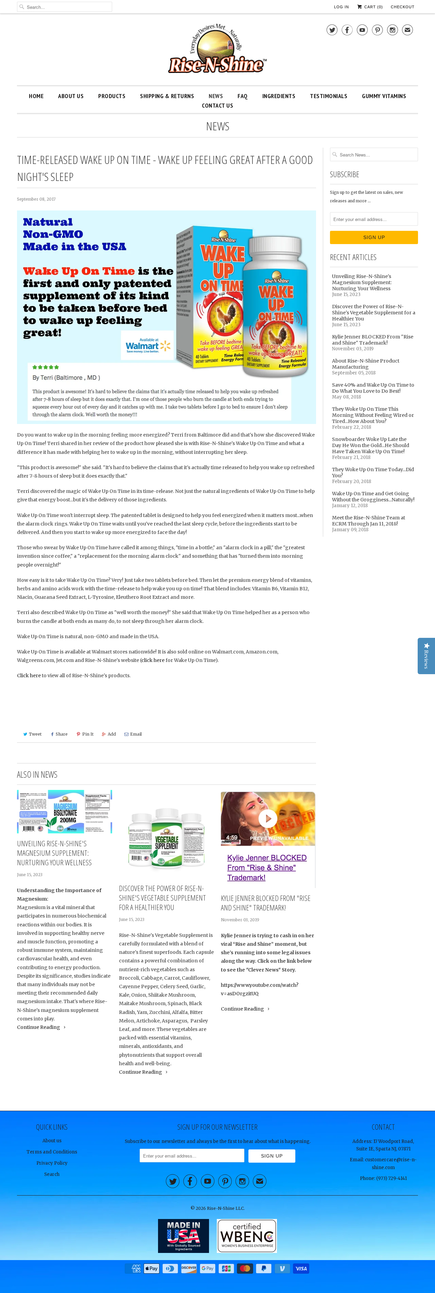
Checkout (403, 7)
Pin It (87, 734)
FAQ (243, 96)
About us (52, 1141)
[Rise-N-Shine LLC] (217, 51)
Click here (29, 675)
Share (62, 734)
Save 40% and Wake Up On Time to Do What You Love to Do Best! (373, 388)
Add (112, 734)
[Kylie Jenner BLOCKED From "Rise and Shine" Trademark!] (268, 839)
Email (136, 734)
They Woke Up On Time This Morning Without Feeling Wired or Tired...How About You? (373, 415)
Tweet (35, 734)
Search (51, 1174)
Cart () (373, 7)
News (216, 96)
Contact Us (217, 105)
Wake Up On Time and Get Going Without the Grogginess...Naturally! (373, 497)
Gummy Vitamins (384, 96)
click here (152, 660)
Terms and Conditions (52, 1152)
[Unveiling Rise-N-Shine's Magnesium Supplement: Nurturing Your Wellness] (64, 811)
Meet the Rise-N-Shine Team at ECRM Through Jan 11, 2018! (368, 521)
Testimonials (328, 96)
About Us (71, 96)
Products (111, 96)
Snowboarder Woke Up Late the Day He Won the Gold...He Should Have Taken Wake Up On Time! (370, 445)
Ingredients (279, 96)
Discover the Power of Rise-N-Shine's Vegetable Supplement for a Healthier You (162, 897)
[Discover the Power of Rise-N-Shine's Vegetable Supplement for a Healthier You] (166, 834)
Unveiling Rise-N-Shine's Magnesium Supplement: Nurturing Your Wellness (54, 852)
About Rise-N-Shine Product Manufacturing (365, 364)
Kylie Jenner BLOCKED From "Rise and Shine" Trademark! (266, 902)
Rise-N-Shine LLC (225, 1208)
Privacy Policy (52, 1163)
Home (36, 96)
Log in (341, 7)
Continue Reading (39, 1027)
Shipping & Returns (167, 96)
